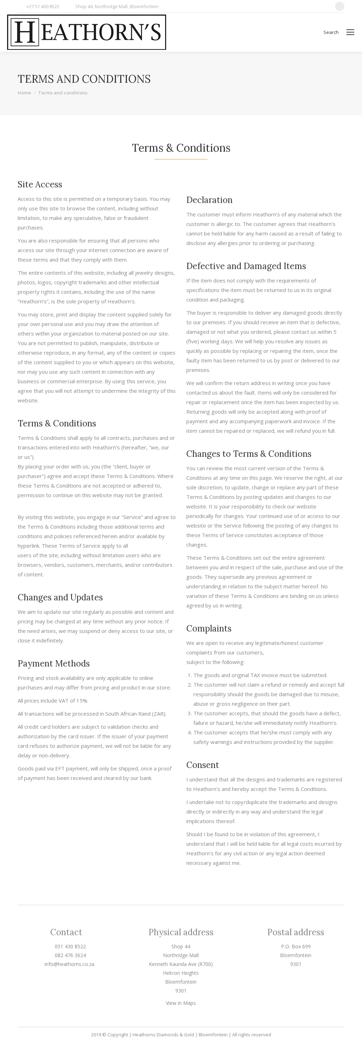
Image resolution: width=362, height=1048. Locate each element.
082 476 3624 (69, 955)
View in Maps (181, 1003)
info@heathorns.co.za (68, 964)
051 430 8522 (69, 946)
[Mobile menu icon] (350, 32)
